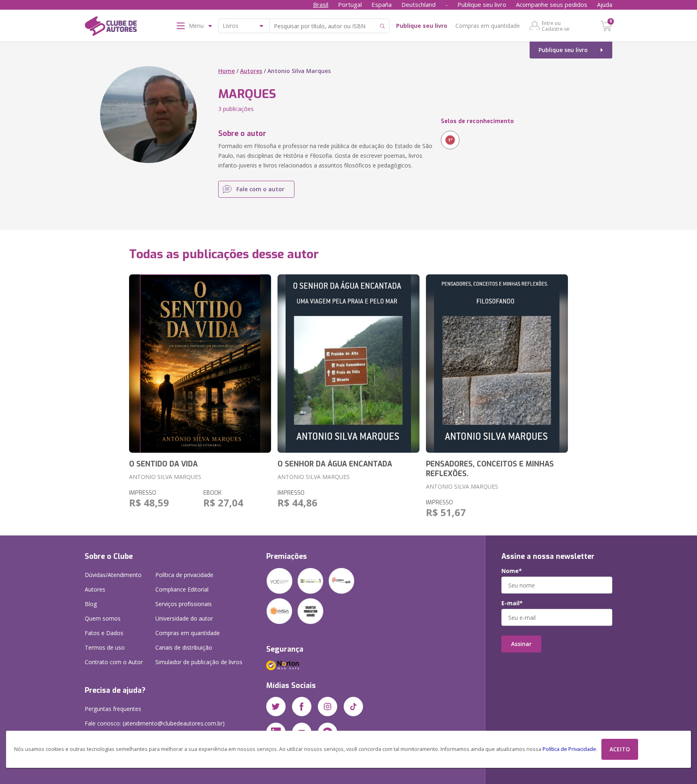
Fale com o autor (260, 189)
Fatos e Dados (104, 633)
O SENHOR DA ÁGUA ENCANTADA (335, 464)
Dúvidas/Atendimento (113, 575)
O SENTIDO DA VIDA (163, 464)
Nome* (511, 571)
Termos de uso (105, 647)
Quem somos (103, 618)
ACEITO (619, 749)
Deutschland (418, 4)
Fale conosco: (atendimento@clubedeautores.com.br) (155, 723)
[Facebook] (301, 706)
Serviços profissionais (183, 604)
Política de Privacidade (569, 749)
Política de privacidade (184, 575)
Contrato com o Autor (114, 662)
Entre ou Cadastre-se (556, 26)
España (381, 4)
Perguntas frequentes (113, 709)
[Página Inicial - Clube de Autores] (111, 27)
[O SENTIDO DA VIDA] (200, 363)
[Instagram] (327, 706)
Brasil (320, 4)
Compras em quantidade (487, 25)
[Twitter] (276, 706)
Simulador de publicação (198, 662)
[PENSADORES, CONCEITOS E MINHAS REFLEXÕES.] (497, 363)
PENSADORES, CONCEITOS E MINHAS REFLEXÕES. (490, 469)
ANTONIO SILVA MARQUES (165, 477)
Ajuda (604, 4)
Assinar (521, 644)
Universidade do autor (184, 618)
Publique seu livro (481, 4)
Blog (91, 604)
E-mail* (512, 603)
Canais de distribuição (183, 647)
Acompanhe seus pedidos (551, 4)
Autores (251, 71)
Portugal (350, 4)
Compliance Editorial (182, 589)
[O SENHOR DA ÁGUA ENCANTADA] (348, 363)
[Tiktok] (353, 706)
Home (226, 71)
